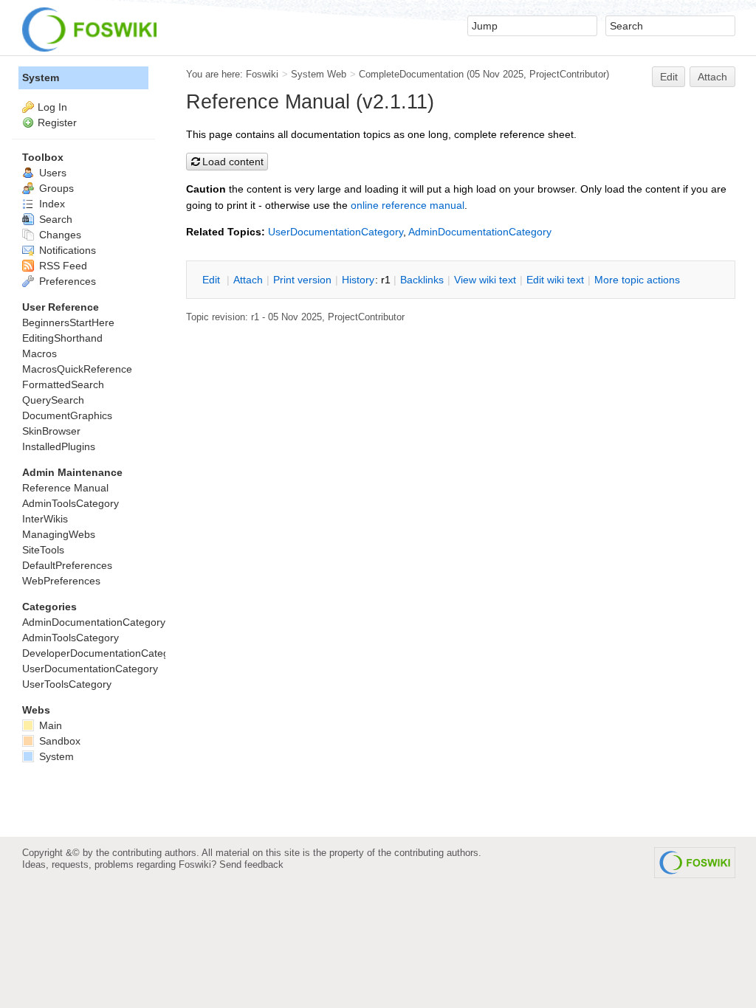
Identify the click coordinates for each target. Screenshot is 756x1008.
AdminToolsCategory (70, 503)
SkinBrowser (51, 431)
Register (57, 122)
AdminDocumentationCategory (479, 232)
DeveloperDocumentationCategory (103, 653)
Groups (55, 188)
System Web (318, 74)
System (40, 77)
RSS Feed (61, 266)
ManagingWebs (58, 534)
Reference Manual (65, 488)
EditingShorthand (62, 338)
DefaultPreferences (67, 565)
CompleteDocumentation (411, 74)
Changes (58, 235)
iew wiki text (485, 280)
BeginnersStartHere (68, 322)
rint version (302, 280)
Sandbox (58, 741)
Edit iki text (555, 280)
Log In (52, 107)
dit (212, 280)
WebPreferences (61, 581)
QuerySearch (53, 400)
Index (50, 204)
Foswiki (262, 74)
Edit (669, 77)
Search (54, 219)
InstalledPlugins (58, 446)
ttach (248, 280)
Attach (712, 77)
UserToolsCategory (66, 684)
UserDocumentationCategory (335, 232)
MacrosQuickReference (77, 369)
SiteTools (43, 550)
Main (49, 725)
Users (51, 173)
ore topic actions (637, 280)
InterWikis (45, 519)
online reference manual (407, 205)
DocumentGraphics (67, 415)
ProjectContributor (567, 74)
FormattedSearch (63, 384)
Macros (39, 353)
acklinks (422, 280)
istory (358, 280)
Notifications (66, 250)
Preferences (66, 281)
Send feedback (251, 864)
